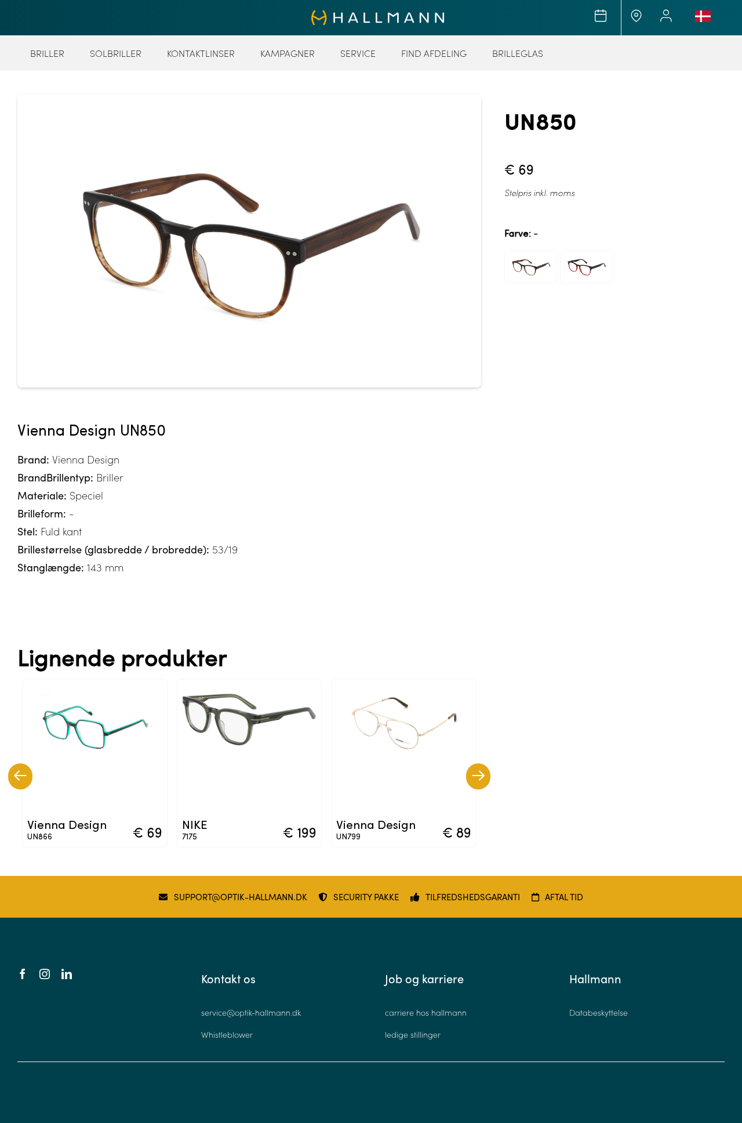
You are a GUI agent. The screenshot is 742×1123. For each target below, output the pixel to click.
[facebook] (22, 974)
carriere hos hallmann (426, 1012)
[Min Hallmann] (377, 15)
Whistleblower (227, 1034)
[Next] (478, 776)
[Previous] (20, 776)
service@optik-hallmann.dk (251, 1012)
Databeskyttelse (598, 1012)
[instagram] (44, 974)
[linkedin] (66, 974)
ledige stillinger (413, 1034)
